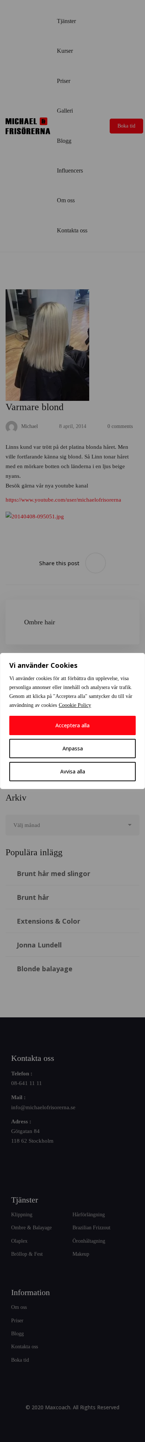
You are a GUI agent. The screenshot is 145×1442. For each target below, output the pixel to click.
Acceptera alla (72, 725)
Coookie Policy (75, 705)
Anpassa (72, 748)
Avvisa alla (72, 771)
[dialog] (72, 721)
